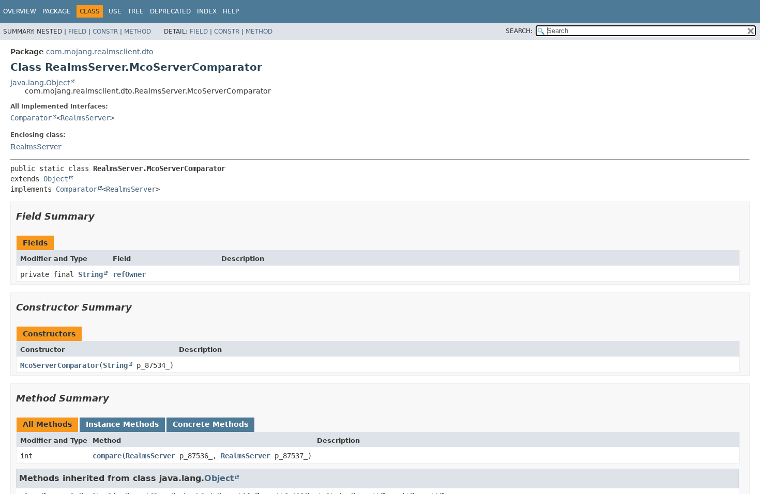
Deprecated (170, 11)
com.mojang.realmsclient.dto (100, 52)
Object (55, 179)
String (90, 274)
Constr (105, 31)
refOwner (129, 274)
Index (207, 11)
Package (56, 11)
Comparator (31, 118)
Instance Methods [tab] (122, 424)
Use (115, 11)
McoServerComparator (59, 365)
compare (107, 456)
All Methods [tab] (47, 424)
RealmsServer (85, 118)
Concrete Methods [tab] (210, 424)
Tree (136, 11)
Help (231, 11)
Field (77, 31)
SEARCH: (519, 31)
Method (137, 31)
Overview (19, 11)
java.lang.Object (40, 83)
